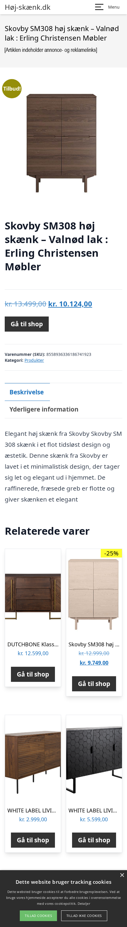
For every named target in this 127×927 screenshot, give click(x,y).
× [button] (122, 875)
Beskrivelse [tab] (26, 392)
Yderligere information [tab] (44, 409)
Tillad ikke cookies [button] (84, 915)
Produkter (34, 360)
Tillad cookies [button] (38, 915)
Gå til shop (27, 324)
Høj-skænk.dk (28, 7)
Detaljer (84, 903)
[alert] (63, 898)
